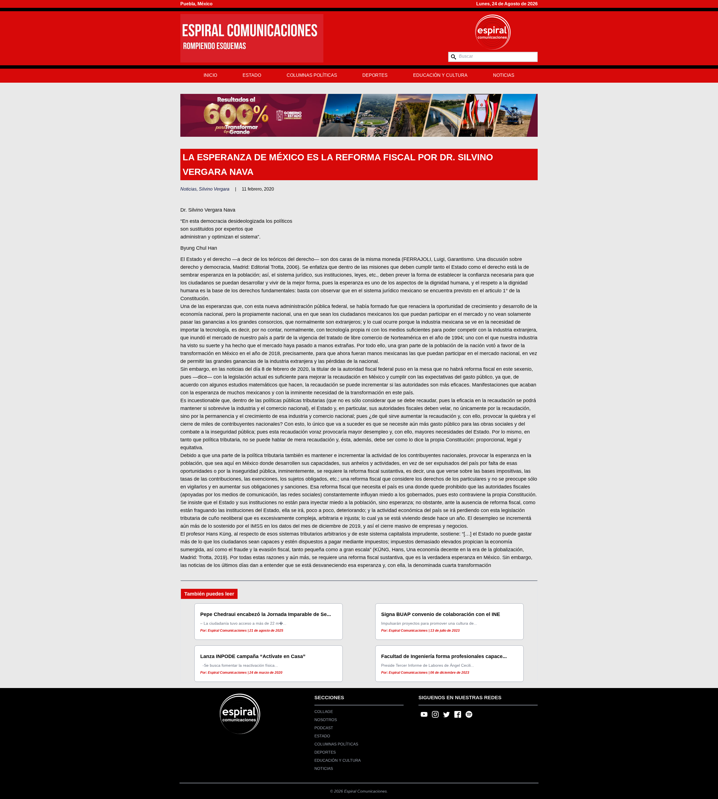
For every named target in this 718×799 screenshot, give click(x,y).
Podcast (323, 728)
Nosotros (325, 719)
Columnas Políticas (312, 75)
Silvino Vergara (214, 189)
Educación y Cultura (440, 75)
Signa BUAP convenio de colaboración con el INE (440, 614)
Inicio (210, 75)
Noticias (503, 75)
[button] (359, 115)
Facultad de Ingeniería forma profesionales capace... (444, 656)
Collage (323, 711)
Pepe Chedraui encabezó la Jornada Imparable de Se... (265, 614)
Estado (252, 75)
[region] (359, 115)
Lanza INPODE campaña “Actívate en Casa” (252, 656)
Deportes (375, 75)
